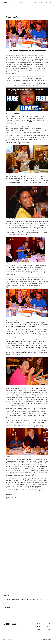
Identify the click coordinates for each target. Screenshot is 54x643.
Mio (33, 63)
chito (11, 50)
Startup (44, 50)
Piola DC (47, 580)
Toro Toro (15, 64)
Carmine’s (9, 118)
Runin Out (9, 495)
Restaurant (39, 50)
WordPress (49, 639)
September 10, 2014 (11, 498)
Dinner (21, 50)
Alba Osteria (34, 64)
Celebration (15, 50)
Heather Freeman (11, 66)
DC (19, 50)
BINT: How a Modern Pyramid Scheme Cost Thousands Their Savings (23, 599)
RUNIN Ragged (5, 3)
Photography (34, 50)
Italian (30, 50)
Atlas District (6, 607)
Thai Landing (6, 612)
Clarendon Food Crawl (36, 77)
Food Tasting (25, 50)
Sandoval (6, 580)
